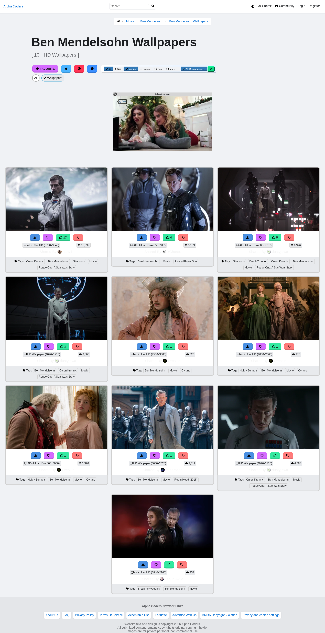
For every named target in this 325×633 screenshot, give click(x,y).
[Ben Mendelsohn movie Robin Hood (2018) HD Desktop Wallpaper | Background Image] (162, 448)
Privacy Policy (84, 615)
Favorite (47, 68)
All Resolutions (193, 69)
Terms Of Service (111, 615)
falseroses (174, 470)
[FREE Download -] (142, 346)
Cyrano (185, 370)
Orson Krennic (35, 261)
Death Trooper (258, 261)
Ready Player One (186, 261)
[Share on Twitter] (66, 69)
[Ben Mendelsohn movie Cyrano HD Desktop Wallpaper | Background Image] (162, 339)
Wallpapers (54, 78)
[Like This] (275, 455)
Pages (146, 69)
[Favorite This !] (155, 346)
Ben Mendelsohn (151, 21)
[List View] (118, 69)
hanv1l (68, 252)
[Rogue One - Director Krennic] (268, 448)
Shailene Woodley (149, 588)
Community (286, 6)
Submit (266, 6)
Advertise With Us (184, 615)
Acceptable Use (138, 615)
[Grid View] (108, 69)
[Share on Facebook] (92, 69)
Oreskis (174, 361)
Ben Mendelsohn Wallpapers (188, 21)
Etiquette (161, 615)
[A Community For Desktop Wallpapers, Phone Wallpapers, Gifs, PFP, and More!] (118, 21)
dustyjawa (280, 252)
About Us (52, 615)
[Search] (153, 6)
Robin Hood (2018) (185, 479)
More (172, 69)
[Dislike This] (183, 346)
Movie (130, 21)
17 (64, 237)
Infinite (132, 69)
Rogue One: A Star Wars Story (57, 267)
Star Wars (79, 261)
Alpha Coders (13, 6)
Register (314, 6)
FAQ (66, 615)
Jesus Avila (174, 579)
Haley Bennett (248, 370)
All (36, 78)
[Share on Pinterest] (79, 69)
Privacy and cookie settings (261, 615)
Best (159, 69)
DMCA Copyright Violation (219, 615)
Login (301, 6)
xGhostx (174, 252)
